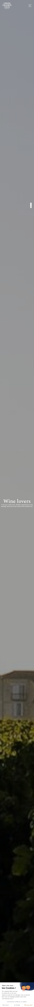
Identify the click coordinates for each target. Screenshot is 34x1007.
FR (30, 203)
